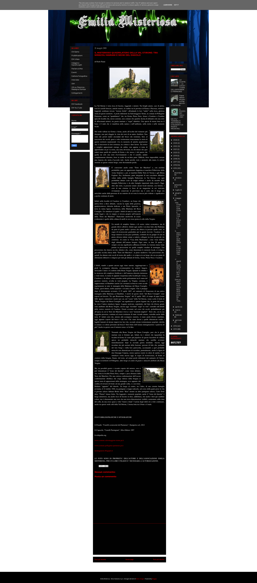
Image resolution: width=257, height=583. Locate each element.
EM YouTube (76, 108)
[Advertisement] (129, 539)
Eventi (74, 72)
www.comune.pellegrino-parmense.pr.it (109, 445)
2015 (175, 168)
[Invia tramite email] (100, 466)
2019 (175, 156)
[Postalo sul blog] (102, 466)
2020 (175, 153)
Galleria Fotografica (79, 76)
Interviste (75, 80)
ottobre (178, 178)
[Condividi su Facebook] (105, 466)
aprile (177, 307)
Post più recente (100, 559)
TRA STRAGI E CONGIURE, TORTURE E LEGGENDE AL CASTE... (178, 215)
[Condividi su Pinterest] (107, 466)
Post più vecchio (158, 559)
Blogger (154, 579)
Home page (129, 559)
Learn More (167, 5)
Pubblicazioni (76, 56)
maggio (178, 198)
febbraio (178, 315)
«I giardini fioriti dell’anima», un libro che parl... (178, 268)
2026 (175, 140)
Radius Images (140, 579)
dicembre (178, 173)
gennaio (178, 320)
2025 (175, 143)
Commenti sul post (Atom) (132, 566)
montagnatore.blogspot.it (104, 450)
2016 (175, 165)
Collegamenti (76, 93)
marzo (177, 310)
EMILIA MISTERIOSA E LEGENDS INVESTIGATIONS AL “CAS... (178, 291)
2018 (175, 159)
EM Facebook (76, 104)
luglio (177, 190)
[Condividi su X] (103, 466)
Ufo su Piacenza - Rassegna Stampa (78, 88)
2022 (175, 146)
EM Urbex (75, 59)
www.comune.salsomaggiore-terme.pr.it (109, 440)
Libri (73, 84)
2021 (175, 149)
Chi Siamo (75, 52)
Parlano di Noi (77, 69)
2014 (175, 326)
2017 (175, 162)
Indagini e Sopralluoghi (76, 64)
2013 (175, 329)
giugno (178, 193)
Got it (176, 5)
